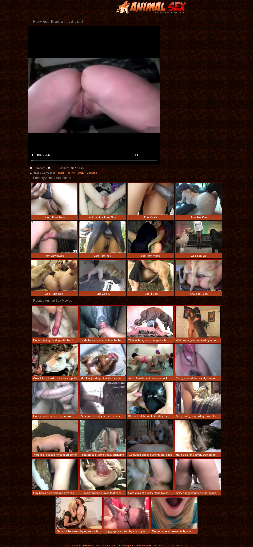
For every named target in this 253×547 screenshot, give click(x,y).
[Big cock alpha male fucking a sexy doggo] (150, 398)
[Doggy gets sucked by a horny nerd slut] (127, 513)
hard (61, 172)
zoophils (92, 172)
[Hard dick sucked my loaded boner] (55, 436)
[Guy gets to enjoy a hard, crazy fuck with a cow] (103, 398)
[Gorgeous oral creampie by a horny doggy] (174, 513)
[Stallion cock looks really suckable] (103, 436)
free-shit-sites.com (105, 545)
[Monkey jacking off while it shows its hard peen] (103, 360)
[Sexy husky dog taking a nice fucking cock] (198, 398)
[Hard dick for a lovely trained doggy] (198, 436)
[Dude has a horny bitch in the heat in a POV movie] (103, 322)
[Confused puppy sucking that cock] (150, 436)
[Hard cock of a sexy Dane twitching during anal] (150, 474)
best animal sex (179, 545)
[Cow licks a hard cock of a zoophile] (55, 360)
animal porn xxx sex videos (80, 545)
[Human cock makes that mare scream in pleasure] (55, 398)
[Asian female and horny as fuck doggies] (150, 360)
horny (70, 172)
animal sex (163, 545)
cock (81, 172)
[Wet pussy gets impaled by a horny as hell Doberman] (198, 322)
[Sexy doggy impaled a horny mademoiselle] (198, 474)
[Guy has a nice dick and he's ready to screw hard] (55, 474)
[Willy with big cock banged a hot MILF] (150, 322)
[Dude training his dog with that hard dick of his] (55, 322)
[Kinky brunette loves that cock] (103, 474)
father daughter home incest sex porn (137, 545)
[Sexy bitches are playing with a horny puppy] (79, 513)
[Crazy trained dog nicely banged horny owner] (198, 360)
